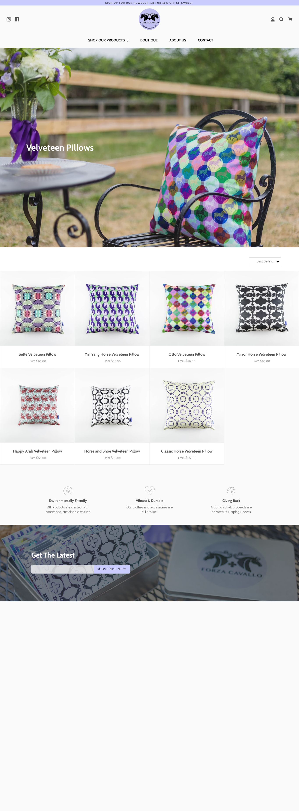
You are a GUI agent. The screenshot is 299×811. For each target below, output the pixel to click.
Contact (205, 40)
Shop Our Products (107, 40)
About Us (177, 40)
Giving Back (231, 501)
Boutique (149, 40)
